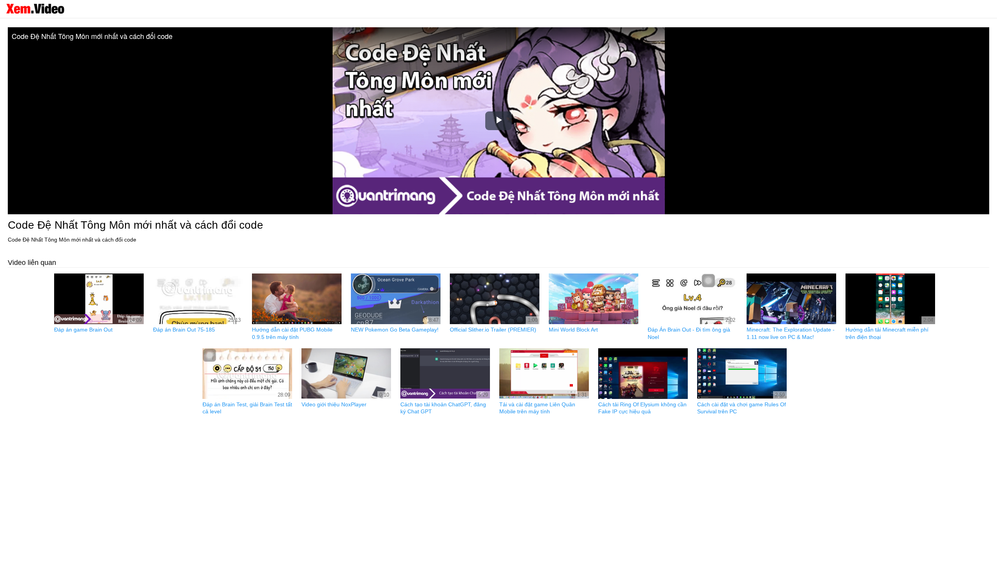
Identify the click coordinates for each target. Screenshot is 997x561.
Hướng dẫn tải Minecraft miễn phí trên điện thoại (887, 333)
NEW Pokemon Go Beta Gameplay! (395, 329)
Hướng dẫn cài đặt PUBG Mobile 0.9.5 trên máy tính (292, 333)
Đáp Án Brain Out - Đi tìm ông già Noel (689, 333)
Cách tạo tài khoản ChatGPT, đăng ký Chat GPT (443, 408)
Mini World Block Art (573, 329)
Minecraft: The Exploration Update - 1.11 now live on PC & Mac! (791, 333)
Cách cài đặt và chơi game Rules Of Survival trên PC (741, 408)
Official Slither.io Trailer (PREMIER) (493, 329)
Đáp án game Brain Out (83, 329)
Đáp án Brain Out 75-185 (184, 329)
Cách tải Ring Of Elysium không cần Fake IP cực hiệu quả (642, 408)
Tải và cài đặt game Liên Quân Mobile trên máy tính (537, 408)
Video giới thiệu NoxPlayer (333, 404)
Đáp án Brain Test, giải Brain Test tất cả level (247, 408)
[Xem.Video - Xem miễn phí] (35, 8)
